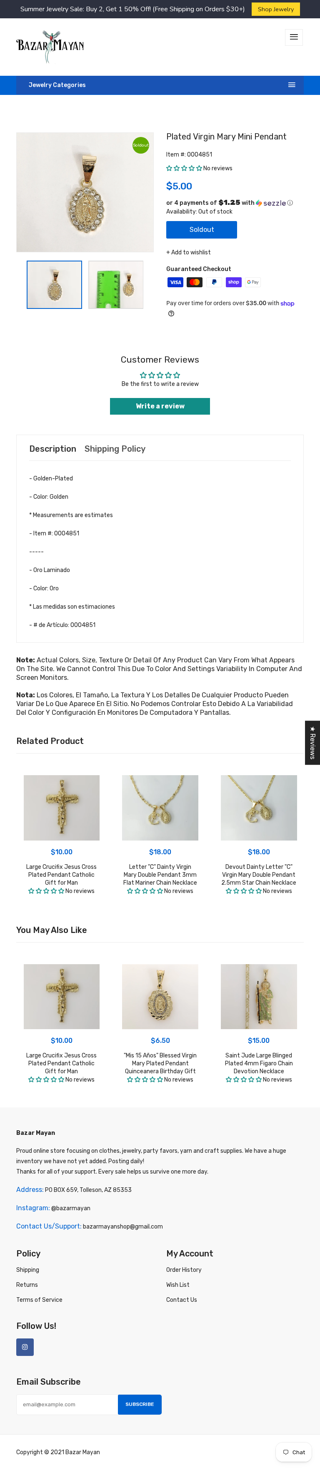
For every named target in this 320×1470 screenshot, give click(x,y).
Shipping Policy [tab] (115, 449)
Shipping (27, 1270)
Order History (184, 1270)
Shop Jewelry (276, 9)
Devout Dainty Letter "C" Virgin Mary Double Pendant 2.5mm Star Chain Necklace (258, 874)
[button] (184, 168)
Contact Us (181, 1299)
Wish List (178, 1284)
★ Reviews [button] (313, 742)
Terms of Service (39, 1299)
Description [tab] (52, 449)
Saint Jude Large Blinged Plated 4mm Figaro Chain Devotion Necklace (259, 1063)
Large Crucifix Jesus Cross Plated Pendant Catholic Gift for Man (61, 874)
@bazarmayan (70, 1208)
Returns (27, 1284)
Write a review (160, 406)
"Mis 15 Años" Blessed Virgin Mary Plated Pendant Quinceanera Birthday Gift (160, 1063)
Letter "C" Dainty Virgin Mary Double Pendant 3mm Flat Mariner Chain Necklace (160, 874)
